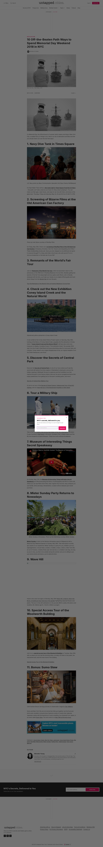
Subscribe (62, 428)
